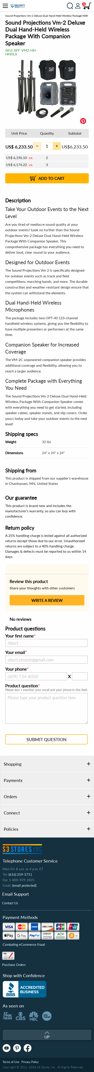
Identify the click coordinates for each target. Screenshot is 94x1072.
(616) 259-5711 (20, 874)
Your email (15, 652)
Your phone (16, 669)
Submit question (46, 739)
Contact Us (10, 903)
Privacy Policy (30, 1062)
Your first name (19, 636)
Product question (21, 686)
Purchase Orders (14, 965)
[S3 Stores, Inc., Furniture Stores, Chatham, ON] (24, 989)
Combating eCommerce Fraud (24, 944)
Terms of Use (11, 1062)
